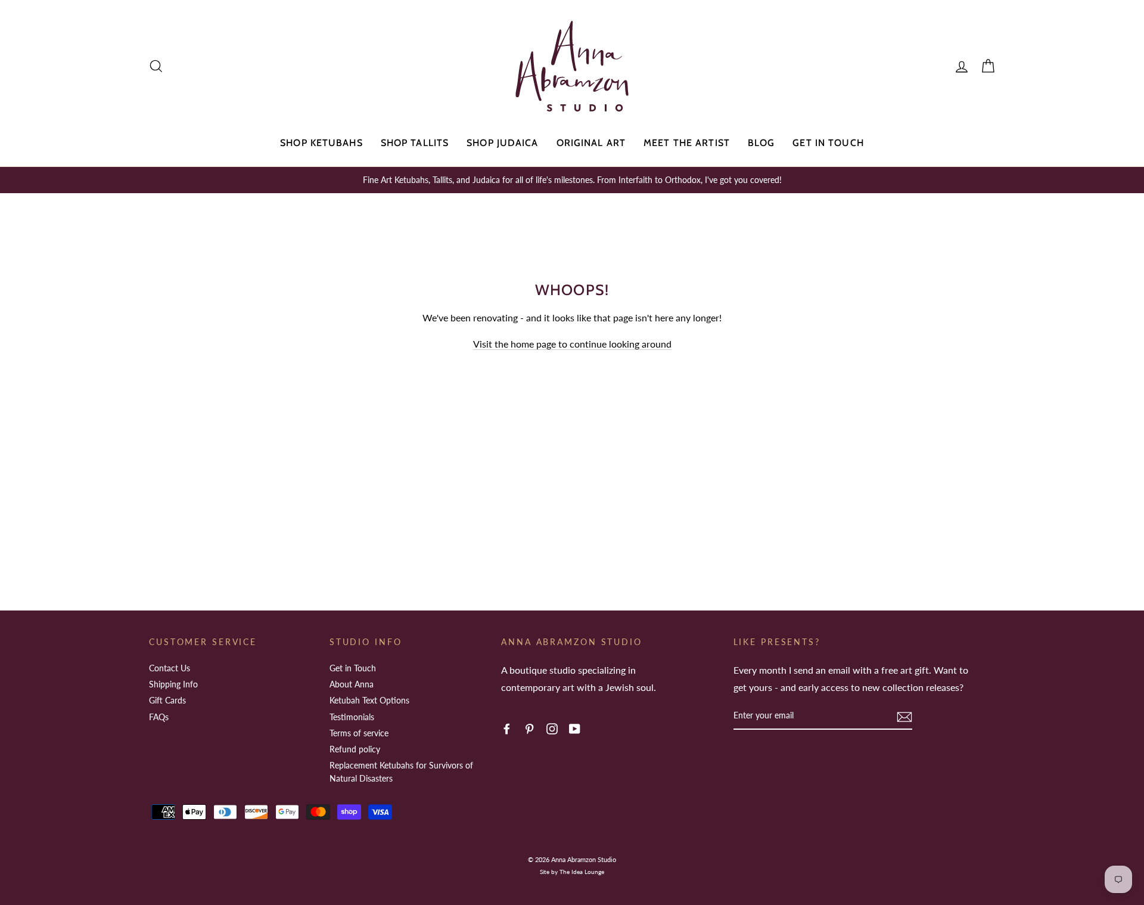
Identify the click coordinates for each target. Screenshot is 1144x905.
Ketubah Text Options (369, 700)
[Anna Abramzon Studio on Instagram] (552, 727)
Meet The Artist (687, 142)
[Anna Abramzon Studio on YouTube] (574, 727)
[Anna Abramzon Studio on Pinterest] (529, 727)
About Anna (351, 684)
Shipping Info (173, 684)
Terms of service (358, 733)
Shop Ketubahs (321, 142)
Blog (761, 142)
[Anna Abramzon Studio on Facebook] (506, 727)
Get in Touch (827, 142)
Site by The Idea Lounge (572, 871)
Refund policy (354, 749)
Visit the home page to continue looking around (572, 343)
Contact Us (169, 668)
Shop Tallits (415, 142)
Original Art (591, 142)
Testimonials (351, 717)
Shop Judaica (502, 142)
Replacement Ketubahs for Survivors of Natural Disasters (401, 771)
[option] (572, 180)
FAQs (159, 717)
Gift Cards (167, 700)
